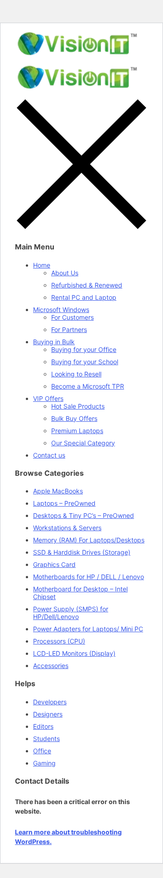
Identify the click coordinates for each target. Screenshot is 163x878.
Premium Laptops (77, 430)
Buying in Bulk (54, 342)
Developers (50, 702)
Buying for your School (84, 362)
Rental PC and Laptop (83, 297)
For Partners (69, 329)
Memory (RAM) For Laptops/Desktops (88, 540)
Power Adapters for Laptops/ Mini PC (88, 629)
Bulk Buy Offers (74, 418)
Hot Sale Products (78, 406)
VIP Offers (48, 398)
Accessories (50, 665)
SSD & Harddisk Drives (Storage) (81, 552)
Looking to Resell (76, 374)
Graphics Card (54, 564)
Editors (43, 726)
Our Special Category (83, 443)
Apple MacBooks (58, 491)
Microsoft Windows (61, 309)
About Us (64, 273)
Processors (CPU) (59, 641)
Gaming (44, 763)
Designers (47, 714)
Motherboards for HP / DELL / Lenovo (88, 576)
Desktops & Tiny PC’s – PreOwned (83, 515)
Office (42, 751)
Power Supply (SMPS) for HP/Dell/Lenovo (70, 612)
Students (46, 738)
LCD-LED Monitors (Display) (74, 653)
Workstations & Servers (67, 528)
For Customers (72, 317)
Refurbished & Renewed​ (86, 285)
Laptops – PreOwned (64, 503)
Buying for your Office (83, 349)
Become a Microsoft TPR (87, 386)
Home (41, 265)
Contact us (49, 455)
